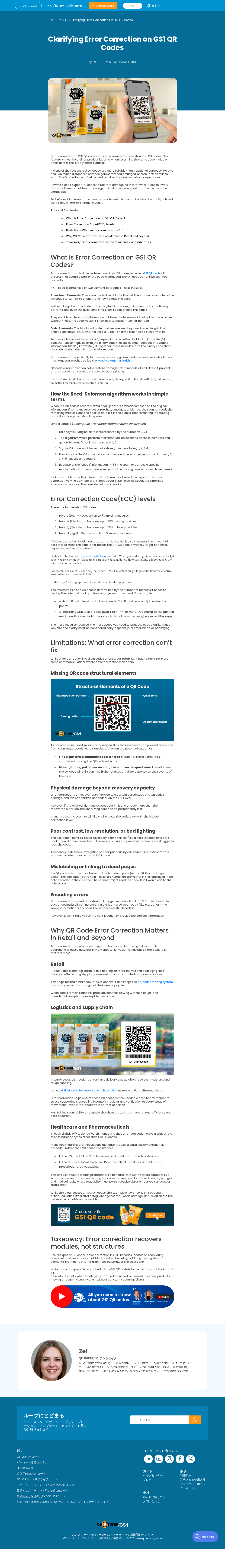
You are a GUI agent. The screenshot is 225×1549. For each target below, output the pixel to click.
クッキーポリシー (191, 1488)
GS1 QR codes (152, 273)
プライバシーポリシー (194, 1484)
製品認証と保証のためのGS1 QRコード (41, 1496)
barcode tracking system (155, 982)
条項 (183, 1471)
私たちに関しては (154, 1497)
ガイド (148, 1471)
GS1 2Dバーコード (28, 1457)
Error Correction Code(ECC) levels (90, 224)
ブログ (62, 20)
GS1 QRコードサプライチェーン (37, 1479)
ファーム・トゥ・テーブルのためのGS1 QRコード (48, 1485)
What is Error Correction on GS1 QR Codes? (95, 218)
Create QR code (105, 5)
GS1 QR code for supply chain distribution (89, 1090)
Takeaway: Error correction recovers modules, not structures (108, 242)
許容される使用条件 (192, 1480)
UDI (89, 1156)
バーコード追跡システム (32, 1462)
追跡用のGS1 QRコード (31, 1474)
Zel (95, 62)
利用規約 (185, 1475)
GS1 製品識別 (25, 1468)
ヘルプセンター (153, 1475)
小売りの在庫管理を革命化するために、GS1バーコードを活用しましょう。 (64, 1502)
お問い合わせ (151, 1501)
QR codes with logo (93, 556)
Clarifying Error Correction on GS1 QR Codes (102, 20)
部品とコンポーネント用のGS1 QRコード (42, 1491)
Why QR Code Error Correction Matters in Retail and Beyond (107, 236)
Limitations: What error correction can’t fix (95, 230)
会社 (146, 1493)
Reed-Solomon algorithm (115, 361)
